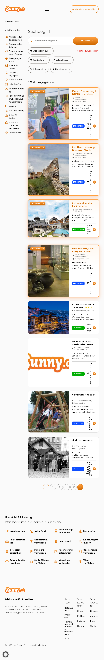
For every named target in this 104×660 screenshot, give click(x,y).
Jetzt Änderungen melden (84, 9)
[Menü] (47, 9)
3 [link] (59, 487)
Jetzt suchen (85, 41)
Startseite (9, 21)
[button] (5, 654)
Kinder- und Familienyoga (81, 611)
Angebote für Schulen (15, 46)
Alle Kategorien (12, 30)
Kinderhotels (15, 132)
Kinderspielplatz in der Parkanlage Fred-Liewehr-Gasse (94, 611)
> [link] (80, 487)
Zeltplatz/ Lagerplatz (14, 74)
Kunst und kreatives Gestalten (14, 125)
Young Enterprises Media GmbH (32, 645)
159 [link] (73, 487)
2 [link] (53, 487)
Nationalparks (81, 626)
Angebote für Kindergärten (15, 38)
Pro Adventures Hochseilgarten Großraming (94, 621)
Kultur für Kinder (13, 117)
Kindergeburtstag (16, 90)
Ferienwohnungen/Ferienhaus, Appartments (16, 98)
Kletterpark (81, 616)
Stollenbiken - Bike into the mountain (94, 626)
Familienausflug (16, 110)
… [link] (66, 487)
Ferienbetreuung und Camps (16, 53)
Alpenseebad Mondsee (94, 616)
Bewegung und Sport (16, 60)
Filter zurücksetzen (88, 50)
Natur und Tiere (16, 79)
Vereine (12, 106)
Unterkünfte (15, 84)
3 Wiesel (81, 621)
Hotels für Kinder (13, 67)
